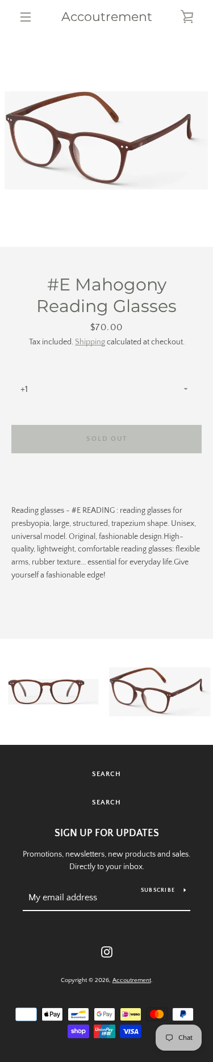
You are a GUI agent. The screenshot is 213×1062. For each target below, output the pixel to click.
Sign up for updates (107, 833)
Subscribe (158, 890)
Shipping (90, 342)
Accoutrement (106, 17)
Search (106, 774)
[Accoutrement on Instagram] (106, 951)
